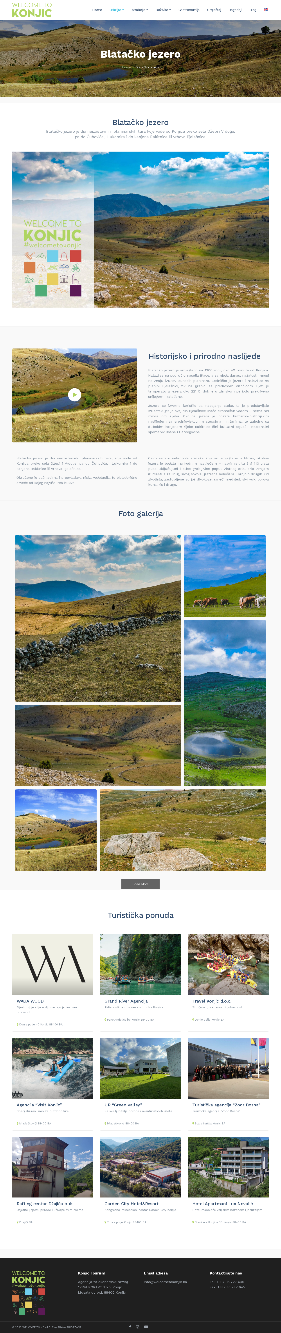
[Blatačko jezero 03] (183, 830)
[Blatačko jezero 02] (225, 703)
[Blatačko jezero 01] (98, 618)
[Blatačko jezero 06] (56, 830)
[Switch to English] (265, 10)
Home (126, 67)
